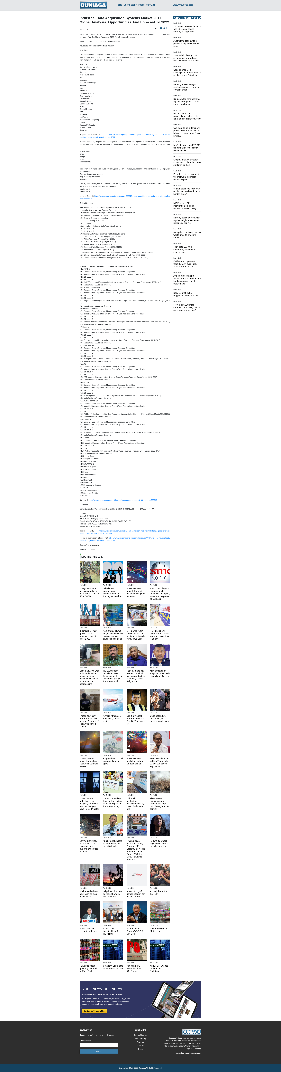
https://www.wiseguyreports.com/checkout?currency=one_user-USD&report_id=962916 (123, 500)
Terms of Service (140, 1035)
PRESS (141, 5)
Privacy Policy (140, 1038)
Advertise (140, 1042)
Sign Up (99, 1051)
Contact (141, 1046)
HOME (119, 5)
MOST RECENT (130, 5)
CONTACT (150, 5)
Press (140, 1049)
